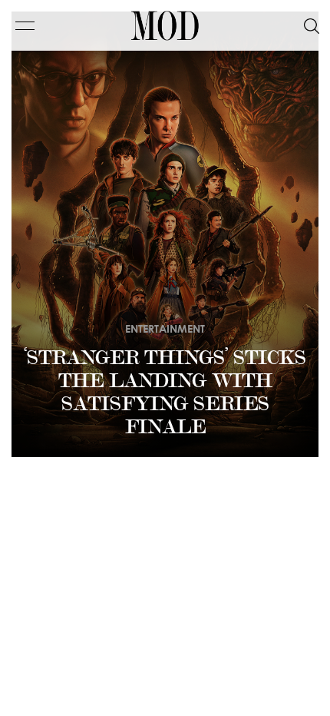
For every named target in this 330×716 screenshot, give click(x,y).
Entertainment (165, 328)
